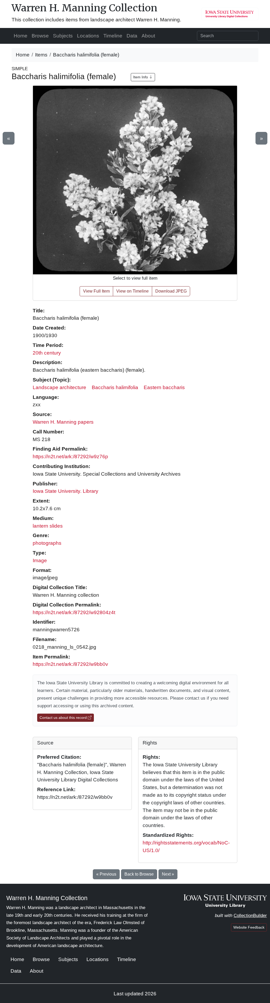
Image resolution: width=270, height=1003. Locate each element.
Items (41, 55)
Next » (168, 874)
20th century (47, 353)
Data (132, 36)
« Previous (106, 874)
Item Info (141, 77)
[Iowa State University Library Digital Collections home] (225, 900)
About (148, 36)
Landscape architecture (59, 387)
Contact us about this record (64, 717)
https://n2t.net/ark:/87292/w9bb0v (70, 664)
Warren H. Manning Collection (84, 8)
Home (20, 36)
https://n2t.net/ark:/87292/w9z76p (70, 456)
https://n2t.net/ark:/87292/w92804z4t (74, 612)
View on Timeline (132, 291)
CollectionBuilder (250, 915)
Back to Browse (139, 874)
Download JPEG (171, 291)
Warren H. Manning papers (63, 422)
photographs (47, 543)
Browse (40, 36)
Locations (88, 36)
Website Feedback (248, 927)
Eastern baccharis (164, 387)
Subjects (63, 36)
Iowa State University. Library (65, 491)
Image (40, 560)
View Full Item (96, 291)
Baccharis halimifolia (115, 387)
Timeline (112, 36)
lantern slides (48, 526)
